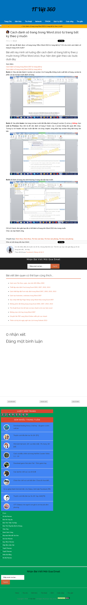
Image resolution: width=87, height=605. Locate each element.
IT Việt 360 (43, 9)
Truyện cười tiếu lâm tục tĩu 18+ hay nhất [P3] (29, 496)
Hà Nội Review (7, 516)
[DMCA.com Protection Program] (63, 599)
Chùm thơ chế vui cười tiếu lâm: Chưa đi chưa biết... (31, 480)
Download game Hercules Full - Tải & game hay (30, 463)
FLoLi (4, 513)
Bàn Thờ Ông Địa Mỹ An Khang (12, 526)
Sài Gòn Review (8, 538)
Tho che (25, 593)
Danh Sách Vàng (8, 532)
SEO (52, 593)
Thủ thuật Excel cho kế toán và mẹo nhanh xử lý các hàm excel (31, 308)
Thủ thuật (28, 21)
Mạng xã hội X (39, 252)
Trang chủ (5, 26)
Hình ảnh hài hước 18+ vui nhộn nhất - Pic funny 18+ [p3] (31, 445)
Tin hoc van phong (51, 239)
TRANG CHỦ (44, 401)
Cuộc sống (69, 21)
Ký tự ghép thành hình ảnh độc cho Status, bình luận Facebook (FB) (27, 489)
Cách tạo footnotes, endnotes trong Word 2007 (25, 295)
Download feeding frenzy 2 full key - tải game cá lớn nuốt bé (31, 427)
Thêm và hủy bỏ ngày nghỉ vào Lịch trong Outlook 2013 (28, 320)
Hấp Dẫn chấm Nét (8, 545)
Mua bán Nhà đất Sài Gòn (11, 535)
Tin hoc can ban (38, 239)
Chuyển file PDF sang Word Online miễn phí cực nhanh (28, 316)
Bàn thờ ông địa (8, 519)
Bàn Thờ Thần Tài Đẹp (10, 523)
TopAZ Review (7, 548)
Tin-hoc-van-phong (15, 26)
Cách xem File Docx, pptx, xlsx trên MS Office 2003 (27, 283)
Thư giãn (80, 21)
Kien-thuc (27, 239)
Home (17, 593)
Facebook (29, 252)
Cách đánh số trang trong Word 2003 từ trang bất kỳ (24, 69)
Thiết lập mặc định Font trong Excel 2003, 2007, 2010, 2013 (30, 287)
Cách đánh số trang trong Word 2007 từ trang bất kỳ (24, 67)
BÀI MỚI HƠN (11, 401)
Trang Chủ (8, 21)
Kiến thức (18, 21)
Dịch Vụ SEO (58, 21)
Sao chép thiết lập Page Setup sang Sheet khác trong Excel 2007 (32, 300)
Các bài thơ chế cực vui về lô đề (24, 472)
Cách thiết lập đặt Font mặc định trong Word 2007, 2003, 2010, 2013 (33, 291)
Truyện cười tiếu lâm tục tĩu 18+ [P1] (26, 435)
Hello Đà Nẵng (7, 554)
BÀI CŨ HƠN (76, 401)
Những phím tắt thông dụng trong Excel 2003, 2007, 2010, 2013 (31, 304)
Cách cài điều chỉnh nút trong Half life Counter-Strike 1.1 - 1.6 (31, 455)
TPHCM (47, 21)
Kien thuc (19, 239)
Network (38, 21)
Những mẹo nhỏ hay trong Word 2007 (22, 312)
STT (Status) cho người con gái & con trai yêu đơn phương (30, 506)
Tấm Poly (6, 529)
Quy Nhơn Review (8, 542)
